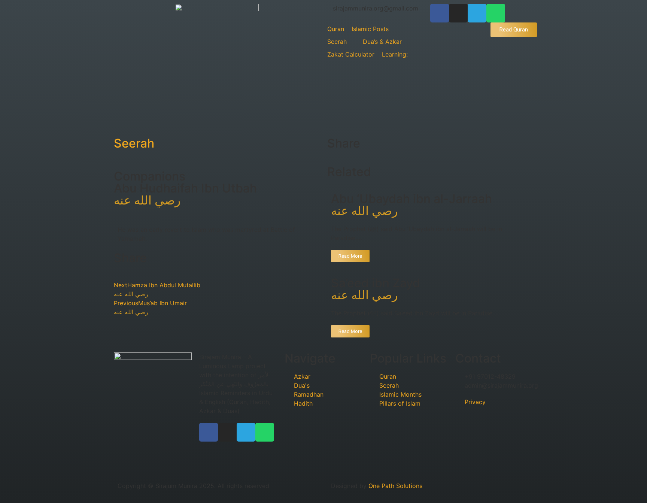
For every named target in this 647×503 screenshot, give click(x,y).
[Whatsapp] (495, 13)
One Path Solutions (395, 486)
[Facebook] (439, 13)
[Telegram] (477, 13)
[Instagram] (458, 13)
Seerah (134, 143)
